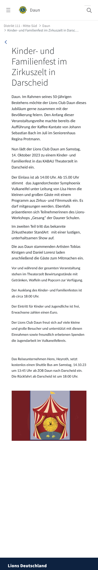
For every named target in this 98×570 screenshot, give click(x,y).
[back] (6, 42)
